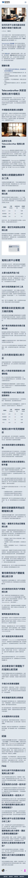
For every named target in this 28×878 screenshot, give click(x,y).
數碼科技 (9, 31)
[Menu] (25, 2)
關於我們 (5, 876)
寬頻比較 (7, 53)
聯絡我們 (11, 876)
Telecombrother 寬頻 (8, 43)
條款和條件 (22, 876)
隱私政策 (16, 876)
